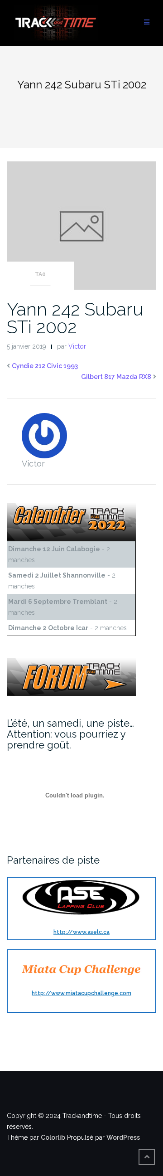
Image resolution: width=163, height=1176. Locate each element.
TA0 (40, 274)
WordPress (123, 1137)
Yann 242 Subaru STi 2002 (75, 317)
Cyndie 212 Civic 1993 (45, 365)
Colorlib (53, 1137)
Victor (77, 346)
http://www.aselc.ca (81, 932)
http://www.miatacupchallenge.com (81, 993)
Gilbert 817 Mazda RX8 (116, 376)
